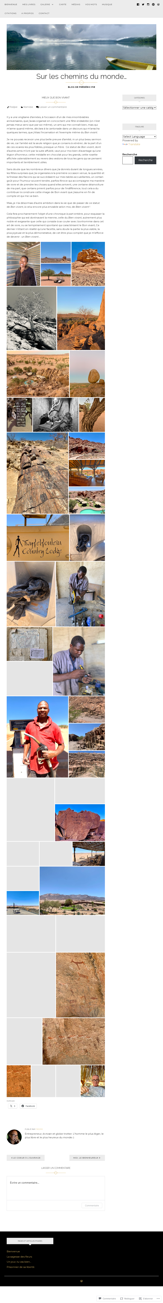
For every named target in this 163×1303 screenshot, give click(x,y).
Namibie (28, 107)
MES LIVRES (28, 4)
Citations (10, 13)
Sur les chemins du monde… (81, 76)
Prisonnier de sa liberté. (21, 1266)
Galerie (45, 4)
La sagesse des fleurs (19, 1256)
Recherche (129, 154)
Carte (63, 4)
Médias (76, 4)
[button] (23, 264)
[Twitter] (143, 4)
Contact (44, 13)
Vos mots (91, 4)
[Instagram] (148, 4)
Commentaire (92, 1205)
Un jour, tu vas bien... (19, 1261)
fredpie (13, 107)
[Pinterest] (153, 4)
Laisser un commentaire (53, 107)
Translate (134, 144)
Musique (107, 4)
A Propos (27, 13)
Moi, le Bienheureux (85, 1158)
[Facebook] (138, 4)
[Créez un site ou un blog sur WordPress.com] (81, 1281)
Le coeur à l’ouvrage (27, 1158)
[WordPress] (158, 4)
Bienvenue (11, 4)
